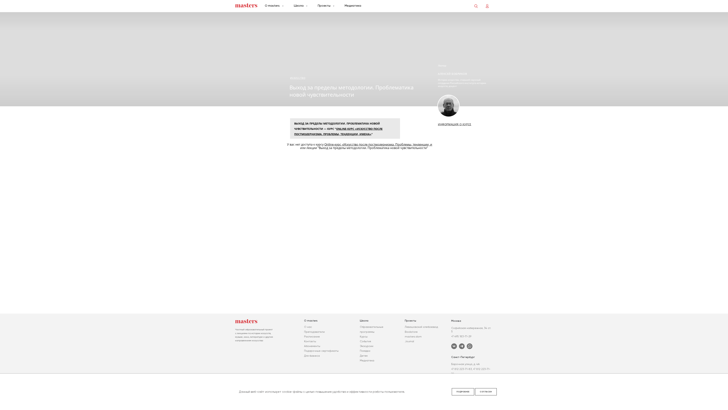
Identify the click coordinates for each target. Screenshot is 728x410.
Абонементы (312, 346)
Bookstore (411, 331)
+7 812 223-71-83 (461, 369)
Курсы (364, 336)
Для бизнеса (312, 355)
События (365, 341)
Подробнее (463, 392)
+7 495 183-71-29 (461, 336)
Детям (364, 355)
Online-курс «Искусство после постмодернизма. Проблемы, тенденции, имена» (382, 144)
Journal (409, 341)
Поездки (365, 350)
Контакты (310, 341)
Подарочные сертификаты (321, 350)
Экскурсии (366, 346)
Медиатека (353, 5)
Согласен (486, 392)
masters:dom (413, 336)
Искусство (297, 78)
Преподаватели (314, 331)
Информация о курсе (454, 124)
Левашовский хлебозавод (421, 326)
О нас (308, 326)
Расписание (312, 336)
